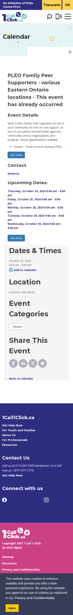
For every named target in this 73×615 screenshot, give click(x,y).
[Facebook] (4, 500)
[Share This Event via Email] (42, 363)
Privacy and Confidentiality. (35, 598)
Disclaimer (9, 563)
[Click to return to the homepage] (14, 16)
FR (67, 5)
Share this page (70, 52)
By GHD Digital (12, 547)
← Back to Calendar (18, 378)
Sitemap (8, 557)
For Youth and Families (18, 430)
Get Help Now (12, 425)
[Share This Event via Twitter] (32, 363)
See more (16, 155)
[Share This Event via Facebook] (13, 363)
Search (49, 16)
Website (13, 173)
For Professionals (15, 440)
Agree (12, 608)
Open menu (68, 16)
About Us (9, 435)
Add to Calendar (25, 270)
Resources (9, 445)
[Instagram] (46, 500)
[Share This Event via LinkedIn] (23, 363)
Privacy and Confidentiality (21, 569)
